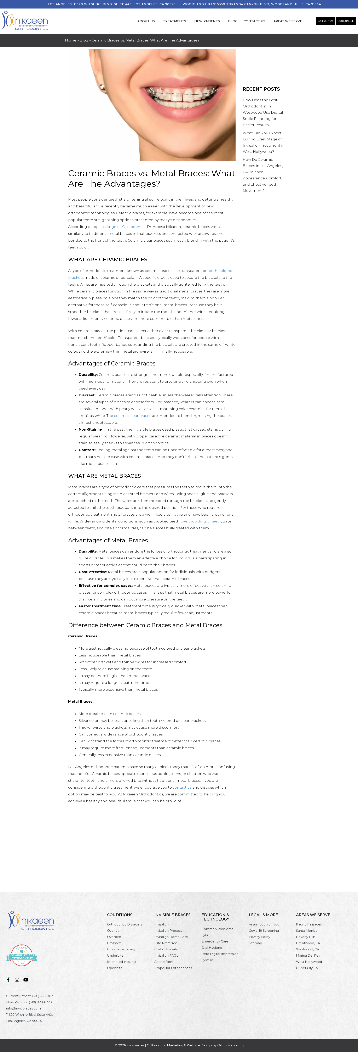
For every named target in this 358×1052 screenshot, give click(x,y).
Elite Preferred (165, 943)
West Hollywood (309, 962)
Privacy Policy (259, 937)
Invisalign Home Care (171, 937)
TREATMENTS (174, 21)
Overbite (114, 937)
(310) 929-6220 (40, 1002)
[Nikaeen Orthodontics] (25, 21)
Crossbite (114, 943)
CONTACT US (254, 21)
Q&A (205, 935)
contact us (182, 787)
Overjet (113, 931)
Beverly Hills (305, 937)
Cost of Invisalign (167, 949)
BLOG (232, 21)
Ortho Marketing (230, 1045)
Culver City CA (307, 968)
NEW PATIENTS (207, 21)
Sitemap (255, 943)
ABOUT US (146, 21)
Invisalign (161, 924)
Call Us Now (325, 21)
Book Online (346, 21)
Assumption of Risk (264, 924)
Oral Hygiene (212, 948)
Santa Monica (306, 931)
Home (70, 40)
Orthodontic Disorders (124, 924)
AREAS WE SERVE (287, 21)
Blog (84, 40)
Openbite (114, 968)
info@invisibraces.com (23, 1008)
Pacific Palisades (309, 924)
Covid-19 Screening (264, 931)
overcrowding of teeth (201, 521)
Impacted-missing (121, 962)
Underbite (115, 955)
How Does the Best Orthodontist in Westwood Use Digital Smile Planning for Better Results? (263, 112)
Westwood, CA (307, 949)
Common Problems (217, 929)
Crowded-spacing (121, 949)
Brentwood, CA (308, 943)
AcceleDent (163, 962)
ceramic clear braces (132, 416)
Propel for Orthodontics (173, 968)
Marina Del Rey (308, 955)
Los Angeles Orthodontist (122, 227)
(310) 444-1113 (42, 996)
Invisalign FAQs (166, 955)
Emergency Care (215, 941)
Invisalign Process (168, 931)
